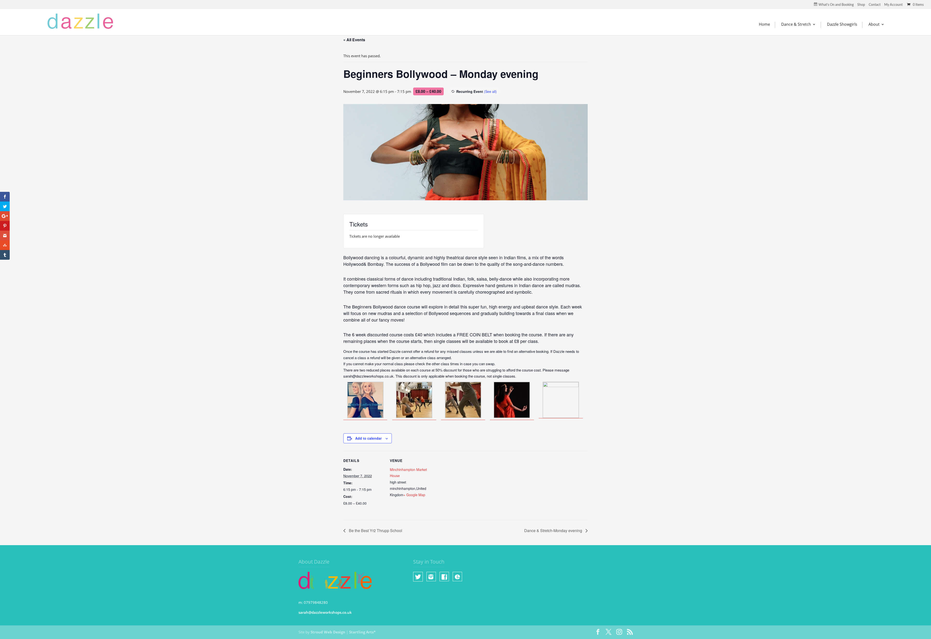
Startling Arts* (362, 632)
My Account (893, 5)
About (874, 24)
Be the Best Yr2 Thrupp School (375, 530)
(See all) (490, 91)
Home (764, 24)
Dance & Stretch (796, 24)
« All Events (354, 39)
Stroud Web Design (328, 632)
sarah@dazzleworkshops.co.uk (325, 612)
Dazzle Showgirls (842, 24)
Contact (875, 5)
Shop (861, 5)
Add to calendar (368, 438)
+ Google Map (414, 494)
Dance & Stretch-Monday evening (553, 530)
